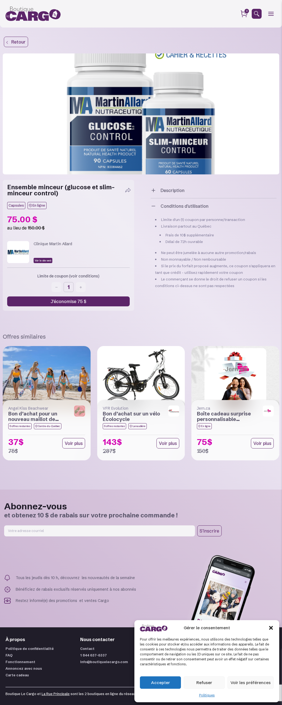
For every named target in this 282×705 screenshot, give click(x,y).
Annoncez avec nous (24, 668)
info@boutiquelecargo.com (104, 662)
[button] (271, 628)
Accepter (160, 682)
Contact (87, 649)
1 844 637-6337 (93, 655)
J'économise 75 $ (68, 301)
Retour (17, 42)
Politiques (207, 695)
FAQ (9, 655)
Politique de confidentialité (30, 649)
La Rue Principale (56, 694)
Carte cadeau (17, 675)
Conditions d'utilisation (184, 206)
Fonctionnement (20, 662)
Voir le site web (43, 260)
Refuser (204, 682)
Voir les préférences (251, 682)
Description (173, 190)
